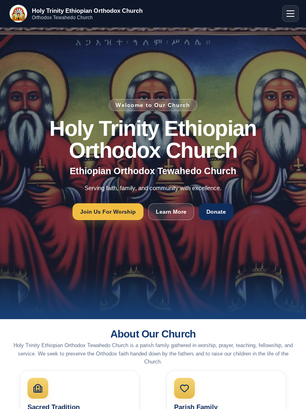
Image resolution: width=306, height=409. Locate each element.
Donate (216, 211)
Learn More (171, 211)
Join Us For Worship (108, 211)
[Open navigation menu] (290, 13)
